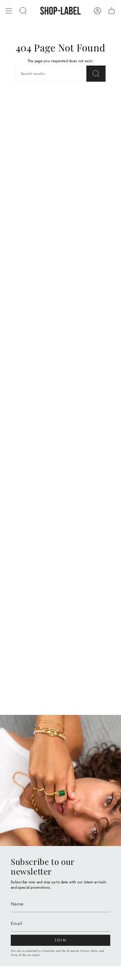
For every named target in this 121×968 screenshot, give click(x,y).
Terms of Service (21, 955)
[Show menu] (8, 10)
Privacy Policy (89, 951)
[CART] (112, 10)
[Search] (96, 74)
